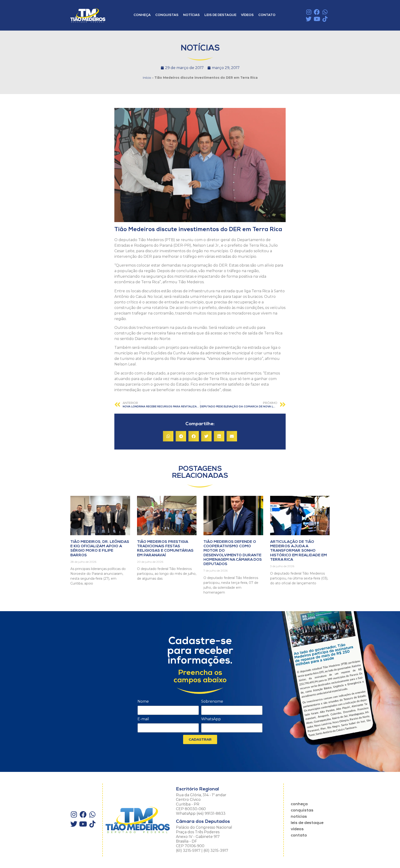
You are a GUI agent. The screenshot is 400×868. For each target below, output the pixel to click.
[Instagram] (309, 12)
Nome (143, 702)
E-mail (143, 719)
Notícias (191, 15)
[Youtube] (317, 19)
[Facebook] (317, 12)
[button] (168, 436)
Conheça (142, 15)
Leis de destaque (220, 15)
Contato (266, 15)
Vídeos (247, 15)
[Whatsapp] (325, 12)
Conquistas (166, 15)
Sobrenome (212, 702)
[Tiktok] (325, 19)
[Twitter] (309, 19)
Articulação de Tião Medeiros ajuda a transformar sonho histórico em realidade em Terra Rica (298, 551)
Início (147, 77)
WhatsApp (211, 719)
